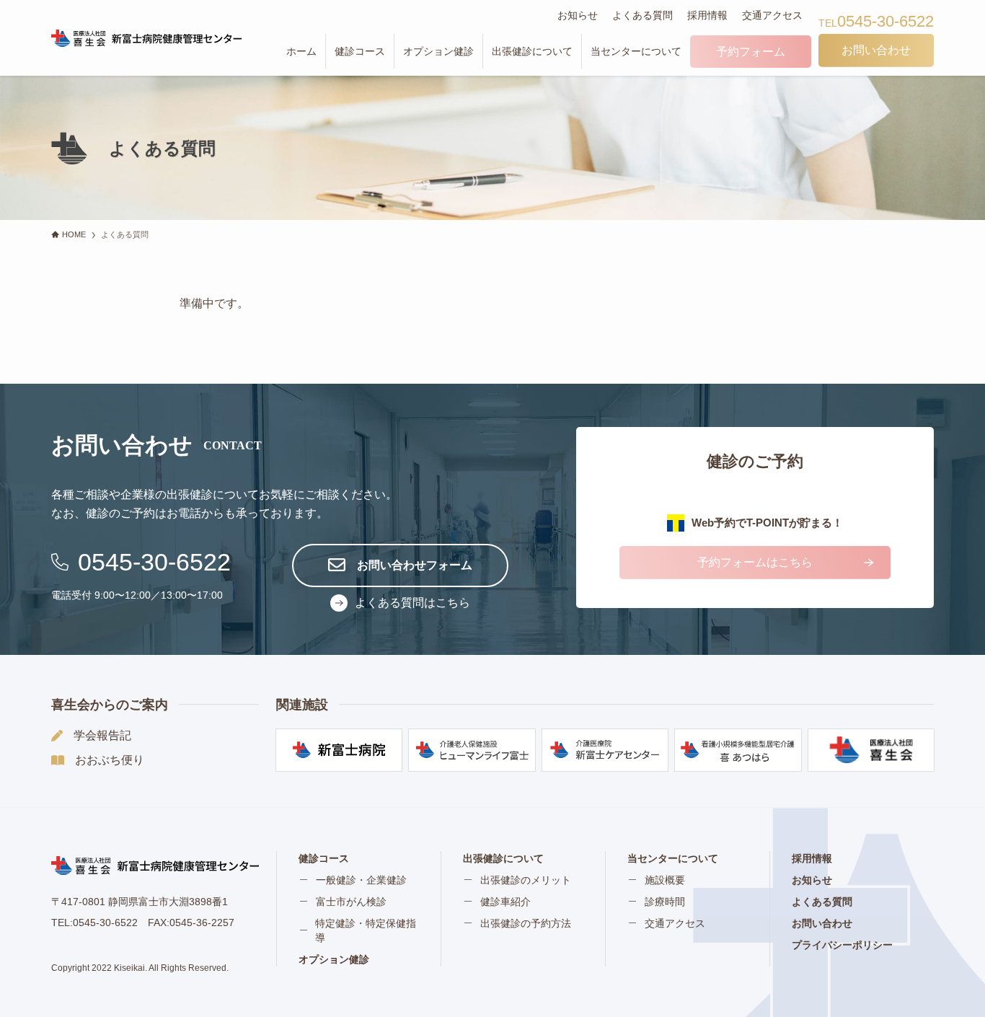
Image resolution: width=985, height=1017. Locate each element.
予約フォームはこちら (755, 562)
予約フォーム (750, 51)
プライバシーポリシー (842, 945)
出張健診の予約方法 (525, 923)
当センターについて (672, 858)
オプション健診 (334, 959)
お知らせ (577, 15)
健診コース (324, 858)
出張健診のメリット (525, 880)
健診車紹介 (505, 901)
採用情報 (707, 15)
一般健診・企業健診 (361, 880)
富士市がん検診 (351, 901)
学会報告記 (102, 735)
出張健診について (503, 858)
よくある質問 (642, 15)
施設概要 (665, 880)
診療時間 (665, 901)
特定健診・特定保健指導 (365, 930)
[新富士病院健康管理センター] (146, 38)
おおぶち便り (109, 760)
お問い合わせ (822, 923)
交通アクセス (772, 15)
